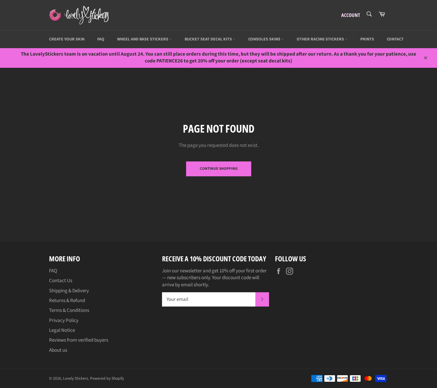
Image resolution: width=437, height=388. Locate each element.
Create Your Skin (66, 39)
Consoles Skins (264, 39)
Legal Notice (62, 330)
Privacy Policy (63, 320)
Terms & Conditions (69, 310)
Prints (367, 39)
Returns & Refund (67, 300)
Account (350, 15)
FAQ (100, 39)
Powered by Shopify (107, 378)
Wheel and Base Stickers (143, 39)
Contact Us (60, 280)
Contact (395, 39)
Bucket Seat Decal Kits (209, 39)
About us (58, 350)
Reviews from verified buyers (78, 340)
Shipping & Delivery (69, 290)
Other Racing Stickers (321, 39)
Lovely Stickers (75, 378)
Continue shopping (219, 168)
